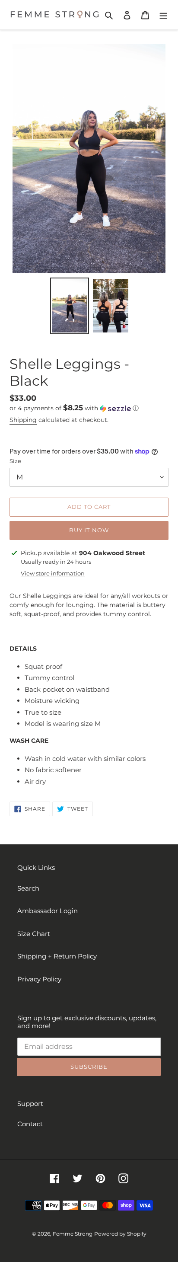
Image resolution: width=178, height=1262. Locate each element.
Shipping (23, 420)
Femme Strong (72, 1233)
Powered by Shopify (120, 1233)
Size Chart (33, 934)
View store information (53, 573)
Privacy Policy (39, 979)
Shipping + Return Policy (57, 956)
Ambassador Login (47, 911)
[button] (74, 408)
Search (28, 888)
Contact (30, 1124)
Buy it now (88, 530)
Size (15, 460)
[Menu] (163, 15)
